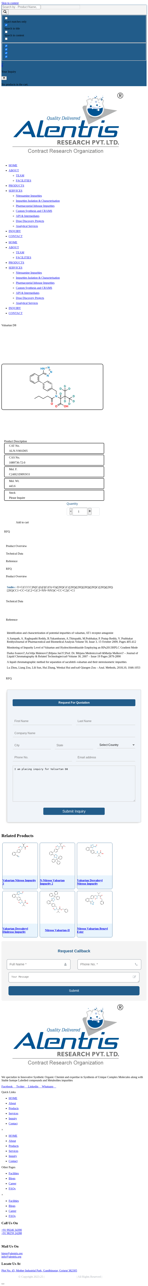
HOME (13, 165)
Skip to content (10, 3)
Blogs (12, 1178)
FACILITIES (23, 180)
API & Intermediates (27, 215)
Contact (13, 1123)
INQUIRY (15, 231)
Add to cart (22, 522)
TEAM (20, 175)
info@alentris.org (11, 1256)
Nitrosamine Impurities (29, 195)
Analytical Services (27, 226)
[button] (4, 78)
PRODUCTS (16, 185)
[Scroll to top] (2, 1283)
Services (13, 1113)
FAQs (12, 1188)
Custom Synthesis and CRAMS (34, 210)
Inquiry (13, 1118)
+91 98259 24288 (11, 1233)
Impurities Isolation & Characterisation (38, 200)
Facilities (14, 1173)
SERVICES (15, 190)
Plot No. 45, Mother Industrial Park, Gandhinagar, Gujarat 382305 (39, 1270)
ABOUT (14, 170)
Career (12, 1183)
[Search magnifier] (5, 12)
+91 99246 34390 (11, 1229)
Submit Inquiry (74, 811)
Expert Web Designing (117, 1276)
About (12, 1103)
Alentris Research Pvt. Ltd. (60, 1276)
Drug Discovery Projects (30, 221)
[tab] (74, 546)
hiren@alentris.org (12, 1253)
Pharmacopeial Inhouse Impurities (35, 205)
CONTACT (16, 236)
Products (14, 1108)
